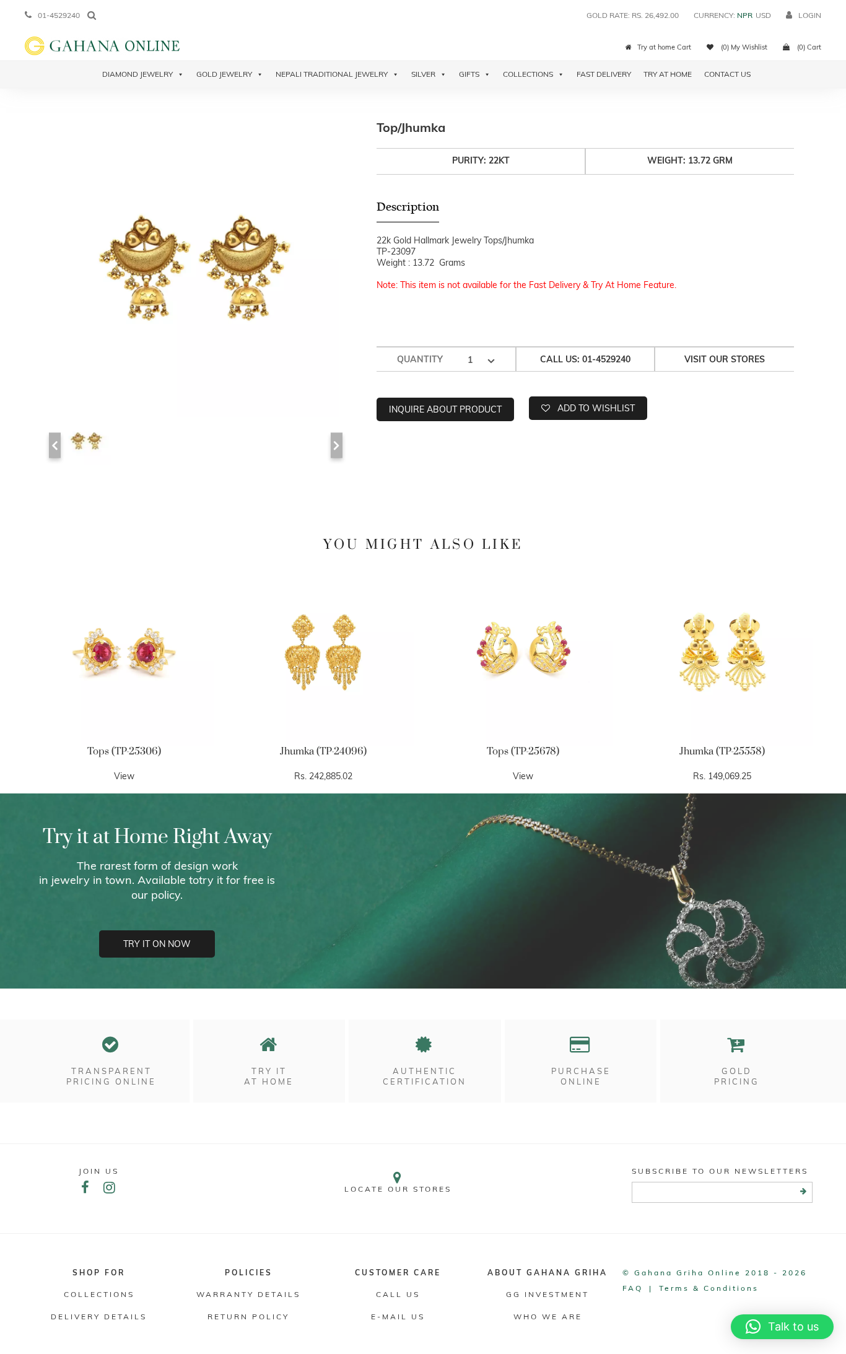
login (809, 15)
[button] (782, 1326)
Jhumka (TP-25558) (722, 751)
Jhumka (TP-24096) (323, 751)
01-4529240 (59, 15)
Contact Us (727, 74)
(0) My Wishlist (743, 47)
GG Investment (547, 1294)
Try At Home (667, 74)
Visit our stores (724, 359)
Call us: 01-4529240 (585, 359)
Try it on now (157, 944)
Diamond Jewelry (137, 74)
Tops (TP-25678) (523, 751)
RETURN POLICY (248, 1316)
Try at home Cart (664, 47)
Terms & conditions (709, 1288)
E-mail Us (398, 1316)
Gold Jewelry (224, 74)
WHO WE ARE (547, 1316)
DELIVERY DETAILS (99, 1316)
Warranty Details (248, 1294)
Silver (423, 74)
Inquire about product (445, 409)
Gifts (469, 74)
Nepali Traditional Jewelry (332, 74)
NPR (744, 15)
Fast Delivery (604, 74)
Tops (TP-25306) (124, 751)
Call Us (398, 1294)
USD (763, 15)
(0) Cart (808, 47)
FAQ (632, 1288)
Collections (528, 74)
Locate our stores (397, 1189)
